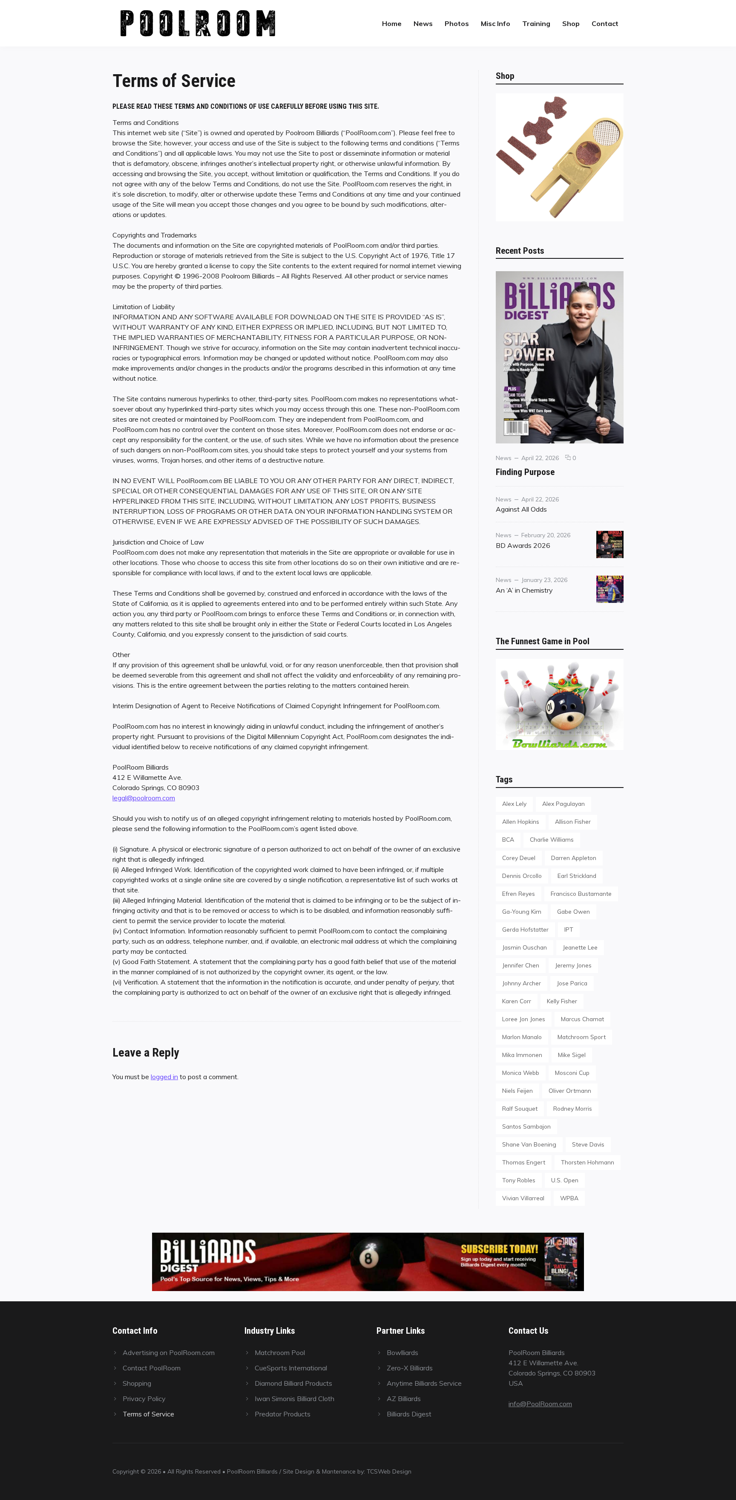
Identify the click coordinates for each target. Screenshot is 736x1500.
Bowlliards (402, 1352)
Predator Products (282, 1414)
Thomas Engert (523, 1162)
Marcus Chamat (582, 1018)
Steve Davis (588, 1144)
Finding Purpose (525, 471)
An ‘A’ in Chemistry (524, 590)
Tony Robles (518, 1180)
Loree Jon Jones (523, 1018)
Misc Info (495, 23)
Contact (605, 23)
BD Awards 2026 (523, 545)
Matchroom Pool (280, 1352)
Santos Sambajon (526, 1126)
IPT (568, 929)
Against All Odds (521, 509)
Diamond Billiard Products (293, 1383)
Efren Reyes (518, 893)
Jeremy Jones (573, 965)
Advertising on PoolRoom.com (169, 1352)
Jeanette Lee (580, 947)
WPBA (569, 1198)
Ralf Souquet (520, 1108)
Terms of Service (148, 1414)
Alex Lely (514, 803)
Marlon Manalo (522, 1036)
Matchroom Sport (582, 1036)
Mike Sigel (572, 1054)
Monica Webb (520, 1072)
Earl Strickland (577, 875)
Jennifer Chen (520, 965)
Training (536, 23)
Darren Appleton (573, 857)
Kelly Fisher (562, 1001)
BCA (508, 839)
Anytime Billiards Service (424, 1383)
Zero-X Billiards (410, 1368)
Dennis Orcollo (522, 875)
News (423, 23)
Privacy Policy (144, 1398)
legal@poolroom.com (143, 797)
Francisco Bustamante (581, 893)
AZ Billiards (404, 1398)
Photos (457, 23)
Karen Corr (516, 1001)
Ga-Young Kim (521, 911)
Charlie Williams (552, 839)
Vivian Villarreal (523, 1198)
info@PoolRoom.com (540, 1403)
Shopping (137, 1383)
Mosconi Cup (572, 1072)
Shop (571, 23)
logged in (164, 1076)
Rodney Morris (572, 1108)
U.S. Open (564, 1180)
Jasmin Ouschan (524, 947)
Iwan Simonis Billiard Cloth (294, 1398)
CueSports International (291, 1368)
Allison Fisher (573, 821)
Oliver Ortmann (570, 1090)
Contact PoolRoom (152, 1368)
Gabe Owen (573, 911)
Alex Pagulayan (563, 803)
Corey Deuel (518, 857)
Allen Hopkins (520, 821)
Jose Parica (572, 983)
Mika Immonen (522, 1054)
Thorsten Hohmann (587, 1162)
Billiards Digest (409, 1414)
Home (392, 23)
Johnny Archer (521, 983)
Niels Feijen (517, 1090)
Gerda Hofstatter (525, 929)
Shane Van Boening (529, 1144)
